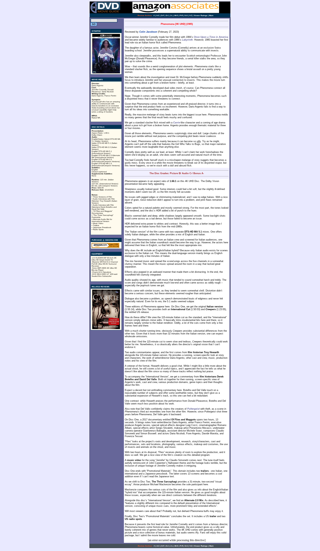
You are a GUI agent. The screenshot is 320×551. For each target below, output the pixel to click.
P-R (181, 15)
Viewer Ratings (200, 15)
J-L (171, 15)
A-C (157, 15)
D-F (162, 15)
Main (211, 15)
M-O (176, 15)
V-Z (190, 15)
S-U (186, 15)
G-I (167, 15)
